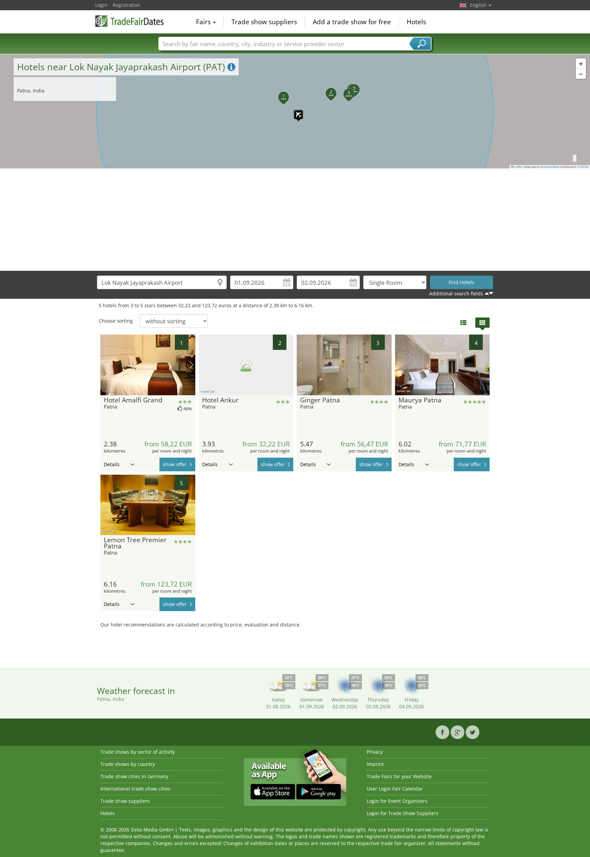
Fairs (204, 21)
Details (112, 464)
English (479, 5)
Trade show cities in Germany (134, 776)
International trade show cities (135, 788)
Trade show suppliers (264, 21)
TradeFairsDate (129, 21)
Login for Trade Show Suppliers (402, 813)
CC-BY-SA (582, 166)
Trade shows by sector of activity (137, 752)
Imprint (375, 764)
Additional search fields (456, 293)
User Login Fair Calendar (395, 788)
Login (101, 5)
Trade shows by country (127, 764)
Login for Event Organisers (397, 801)
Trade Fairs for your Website (399, 776)
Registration (126, 5)
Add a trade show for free (352, 21)
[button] (295, 111)
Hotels (416, 21)
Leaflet (518, 166)
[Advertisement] (295, 219)
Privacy (375, 752)
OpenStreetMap (549, 166)
